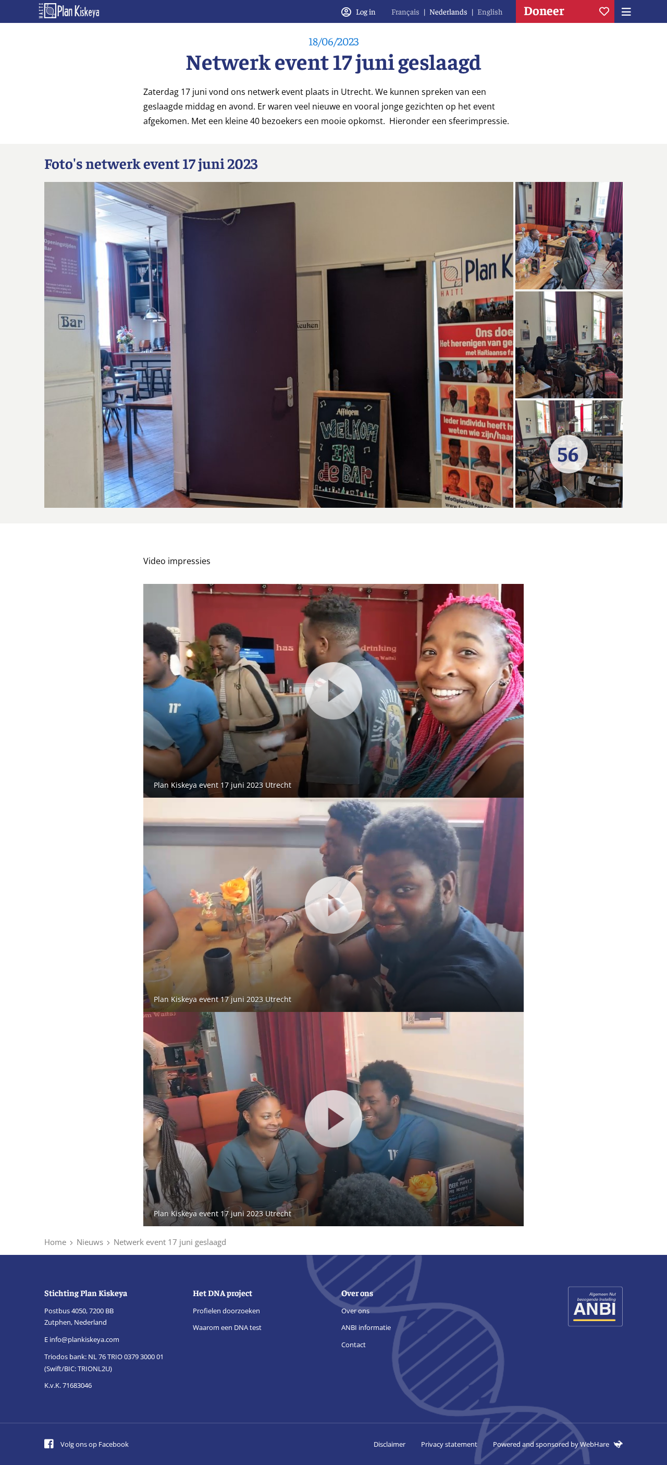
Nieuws (90, 1242)
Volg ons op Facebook (94, 1444)
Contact (353, 1344)
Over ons (355, 1310)
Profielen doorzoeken (226, 1310)
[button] (333, 691)
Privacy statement (449, 1444)
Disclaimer (389, 1444)
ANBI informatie (366, 1327)
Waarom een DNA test (227, 1327)
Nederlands (448, 11)
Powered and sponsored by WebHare (552, 1444)
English (490, 11)
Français (405, 11)
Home (55, 1242)
